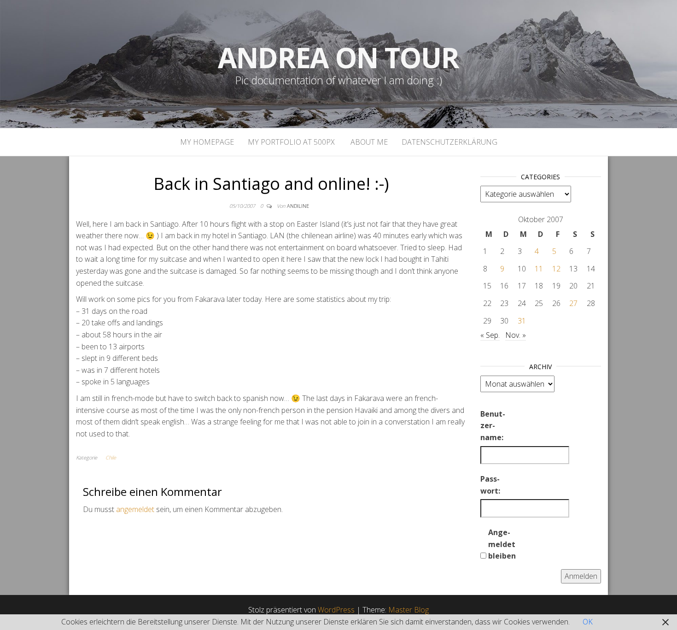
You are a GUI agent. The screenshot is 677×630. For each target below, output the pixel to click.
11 (539, 269)
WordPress (336, 610)
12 (556, 269)
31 (522, 321)
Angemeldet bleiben (502, 544)
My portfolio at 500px (291, 142)
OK (588, 622)
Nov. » (515, 335)
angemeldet (135, 509)
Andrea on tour (338, 58)
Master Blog (408, 610)
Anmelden (581, 576)
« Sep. (490, 335)
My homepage (207, 142)
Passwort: (490, 485)
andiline (298, 205)
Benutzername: (492, 425)
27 (573, 303)
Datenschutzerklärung (449, 142)
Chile (110, 457)
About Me (368, 142)
